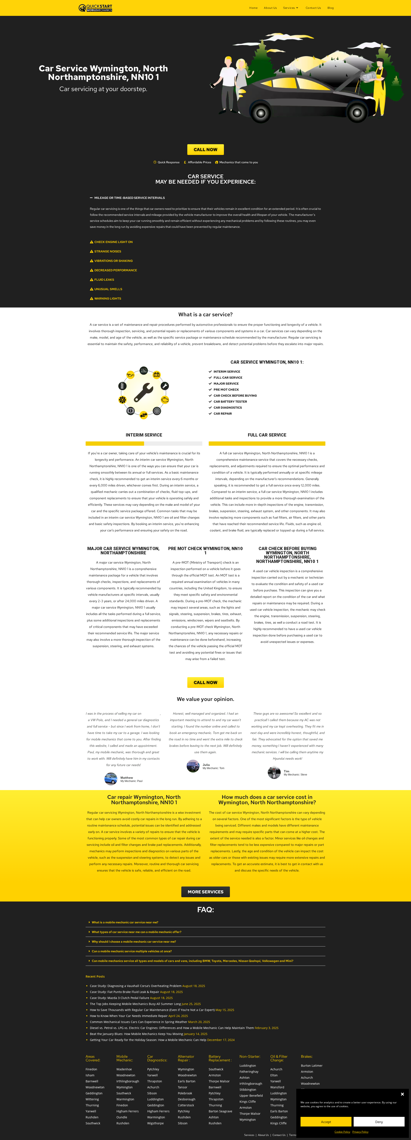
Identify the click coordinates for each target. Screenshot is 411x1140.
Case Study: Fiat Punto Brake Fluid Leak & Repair (124, 992)
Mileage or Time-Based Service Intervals (129, 198)
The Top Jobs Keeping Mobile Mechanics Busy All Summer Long (135, 1004)
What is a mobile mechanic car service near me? (125, 922)
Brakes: (307, 1056)
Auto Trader (151, 713)
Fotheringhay (249, 1072)
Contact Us (279, 1135)
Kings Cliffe (248, 1102)
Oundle (121, 1117)
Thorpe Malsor (219, 1081)
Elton (274, 1075)
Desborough (186, 1099)
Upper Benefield (251, 1096)
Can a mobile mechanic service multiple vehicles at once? (132, 951)
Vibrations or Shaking (113, 261)
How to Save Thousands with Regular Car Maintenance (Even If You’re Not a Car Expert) (152, 1010)
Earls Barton (186, 1081)
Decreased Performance (115, 270)
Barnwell (92, 1081)
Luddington (155, 1099)
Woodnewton (95, 1087)
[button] (402, 1094)
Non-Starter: (250, 1056)
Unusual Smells (108, 289)
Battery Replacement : (220, 1058)
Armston (215, 1075)
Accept (326, 1122)
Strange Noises (107, 251)
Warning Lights (107, 298)
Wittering (92, 1099)
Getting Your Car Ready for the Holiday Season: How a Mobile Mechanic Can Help (148, 1040)
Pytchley (153, 1069)
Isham (90, 1075)
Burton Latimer (312, 1066)
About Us (263, 1135)
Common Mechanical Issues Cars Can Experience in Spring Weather (138, 1022)
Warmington (125, 1099)
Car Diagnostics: (157, 1058)
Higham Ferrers (127, 1111)
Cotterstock (186, 1105)
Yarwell (91, 1111)
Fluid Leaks (104, 280)
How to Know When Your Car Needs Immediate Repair (129, 1016)
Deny (379, 1122)
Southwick (93, 1123)
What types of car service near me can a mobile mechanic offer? (136, 932)
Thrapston (154, 1081)
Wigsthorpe (155, 1123)
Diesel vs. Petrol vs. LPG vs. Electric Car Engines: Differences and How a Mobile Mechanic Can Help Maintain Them (172, 1028)
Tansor (182, 1087)
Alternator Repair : (186, 1058)
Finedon (91, 1069)
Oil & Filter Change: (278, 1058)
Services (249, 1135)
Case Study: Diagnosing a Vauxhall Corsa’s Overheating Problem (136, 986)
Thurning (92, 1105)
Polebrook (185, 1093)
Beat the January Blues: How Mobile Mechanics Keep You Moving (136, 1034)
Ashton (214, 1117)
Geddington (94, 1093)
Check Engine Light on (113, 242)
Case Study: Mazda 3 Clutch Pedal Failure (119, 998)
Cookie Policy (342, 1132)
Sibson (152, 1093)
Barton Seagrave (220, 1111)
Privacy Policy (360, 1132)
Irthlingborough (127, 1081)
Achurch (153, 1087)
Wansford (277, 1087)
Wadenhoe (124, 1069)
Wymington (124, 1087)
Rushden (92, 1117)
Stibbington (248, 1090)
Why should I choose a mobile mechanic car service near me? (134, 942)
